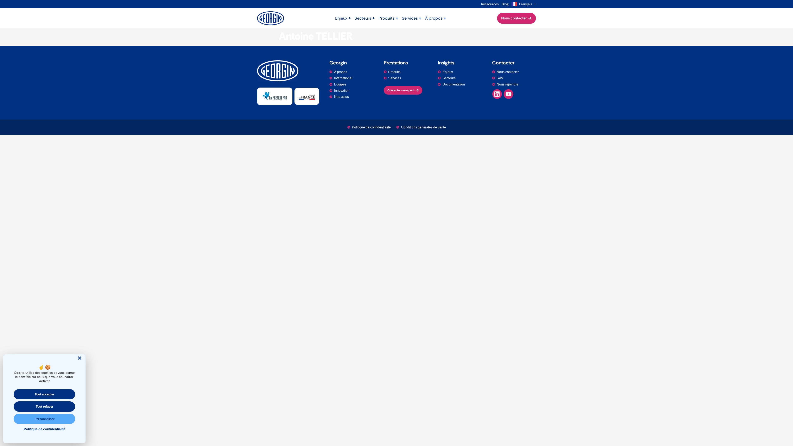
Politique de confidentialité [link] (44, 429)
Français (525, 4)
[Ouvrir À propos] (445, 18)
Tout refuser (44, 406)
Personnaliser (44, 419)
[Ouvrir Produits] (397, 18)
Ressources (490, 4)
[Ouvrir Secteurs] (373, 18)
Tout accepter (44, 394)
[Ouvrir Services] (420, 18)
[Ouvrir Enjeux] (349, 18)
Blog (505, 4)
